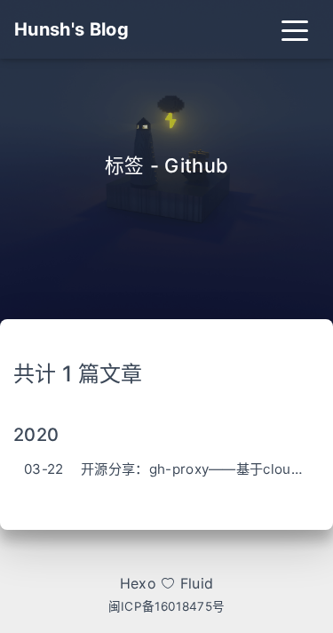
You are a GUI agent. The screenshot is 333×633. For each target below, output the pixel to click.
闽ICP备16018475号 (166, 606)
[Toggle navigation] (295, 29)
